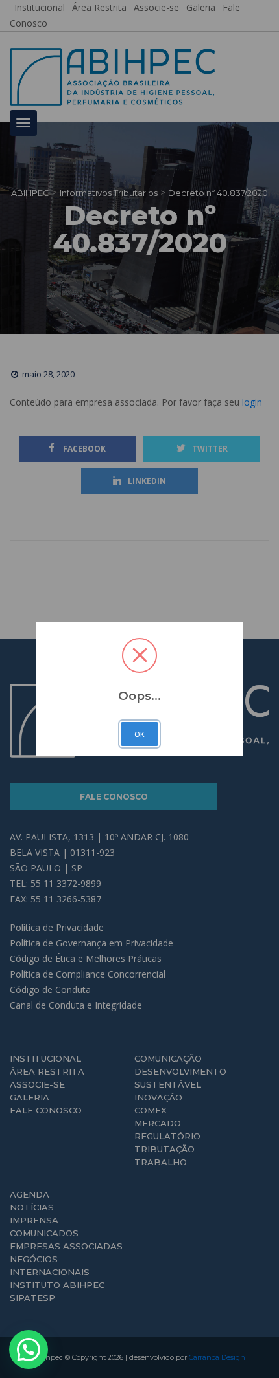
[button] (28, 1349)
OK (139, 734)
